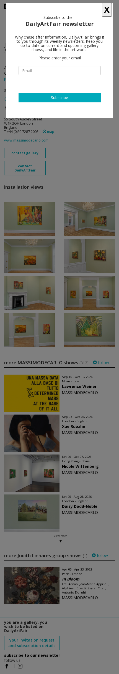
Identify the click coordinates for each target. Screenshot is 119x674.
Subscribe (59, 97)
